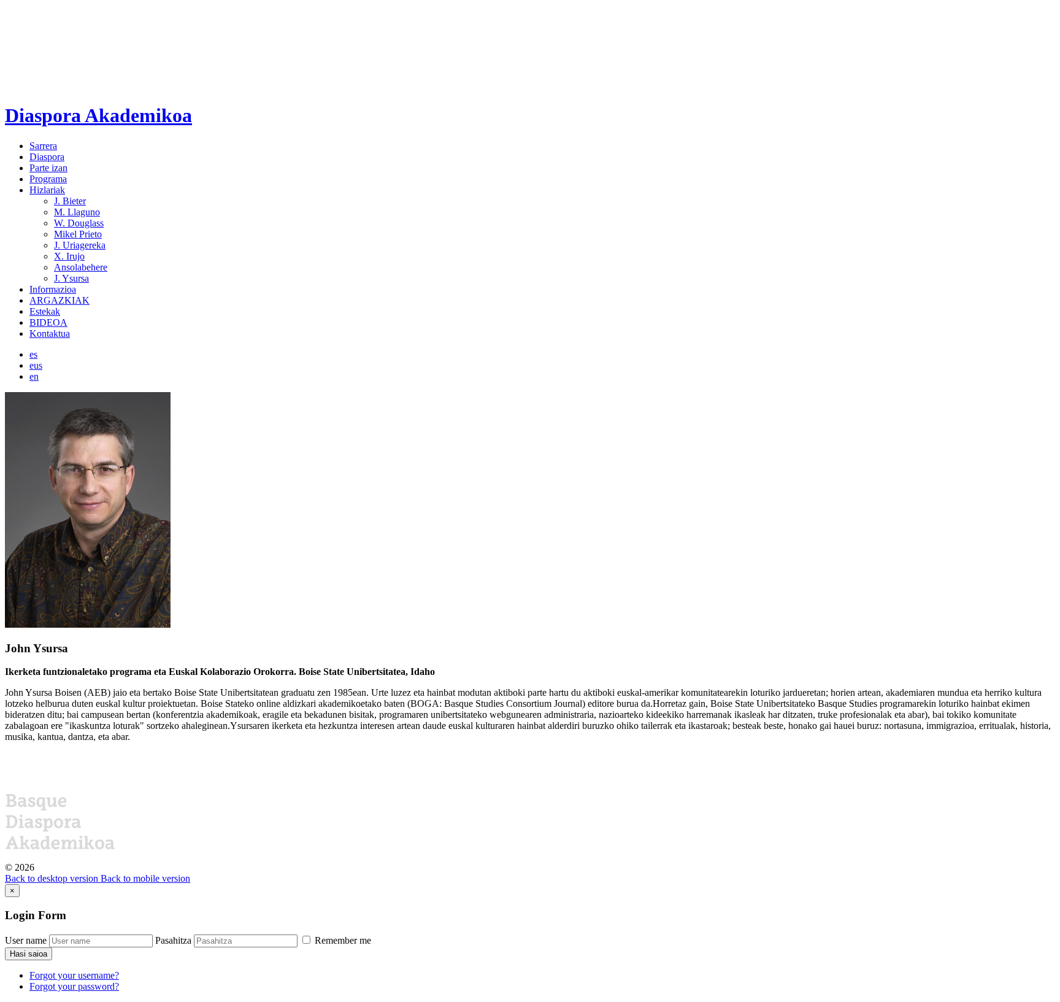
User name (26, 940)
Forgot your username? (74, 975)
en (34, 376)
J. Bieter (70, 201)
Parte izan (48, 168)
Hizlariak (47, 190)
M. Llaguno (77, 212)
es (33, 354)
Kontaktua (49, 333)
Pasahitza (173, 940)
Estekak (44, 311)
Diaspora (46, 157)
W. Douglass (79, 223)
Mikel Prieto (78, 234)
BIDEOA (48, 322)
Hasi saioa (28, 953)
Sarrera (43, 146)
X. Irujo (69, 256)
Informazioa (52, 289)
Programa (48, 179)
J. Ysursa (71, 278)
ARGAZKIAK (59, 300)
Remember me (341, 940)
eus (35, 365)
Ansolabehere (80, 267)
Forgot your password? (74, 986)
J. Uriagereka (80, 245)
